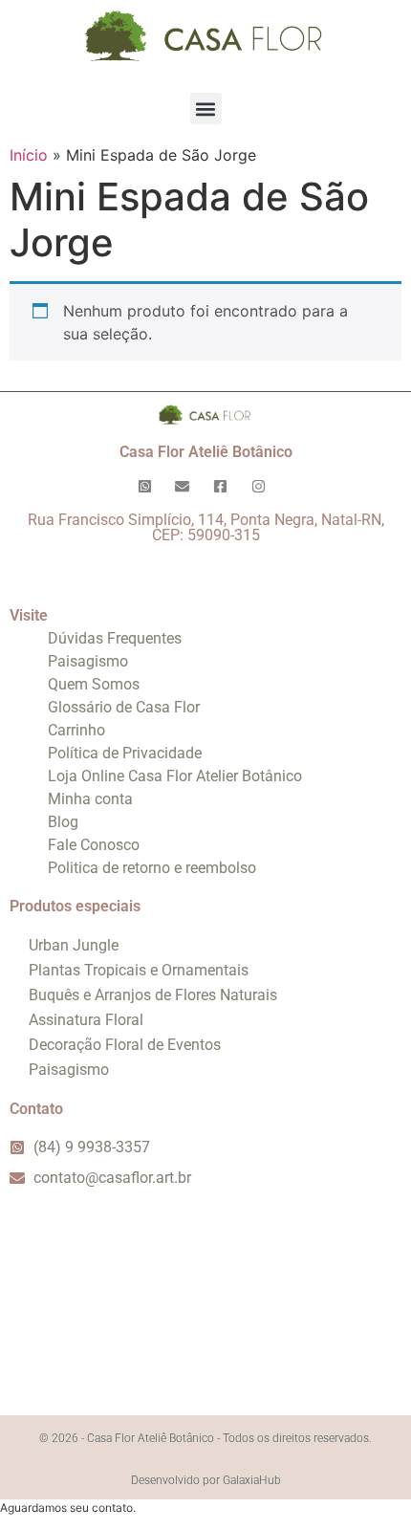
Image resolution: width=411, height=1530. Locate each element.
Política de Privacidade (125, 753)
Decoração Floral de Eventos (125, 1045)
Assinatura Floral (86, 1020)
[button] (206, 108)
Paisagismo (88, 661)
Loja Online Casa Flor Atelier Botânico (175, 776)
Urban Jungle (74, 945)
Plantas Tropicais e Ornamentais (139, 970)
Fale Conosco (94, 845)
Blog (63, 822)
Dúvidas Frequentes (115, 638)
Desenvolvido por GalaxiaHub (206, 1480)
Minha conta (90, 799)
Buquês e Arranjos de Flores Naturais (153, 995)
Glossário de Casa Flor (124, 707)
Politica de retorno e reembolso (152, 868)
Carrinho (76, 730)
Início (29, 154)
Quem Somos (94, 684)
